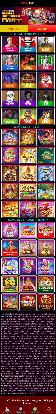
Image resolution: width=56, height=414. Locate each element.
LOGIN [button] (42, 28)
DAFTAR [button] (14, 28)
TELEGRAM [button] (21, 412)
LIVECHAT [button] (49, 412)
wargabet (5, 314)
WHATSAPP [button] (35, 412)
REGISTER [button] (7, 412)
